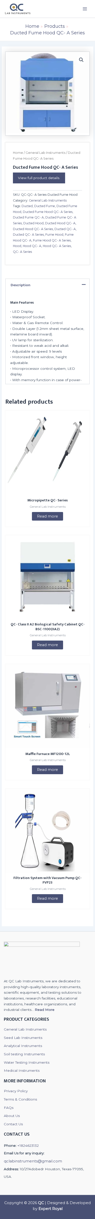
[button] (81, 59)
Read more (47, 516)
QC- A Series (22, 252)
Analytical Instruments (23, 1046)
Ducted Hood (33, 223)
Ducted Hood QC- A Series (33, 229)
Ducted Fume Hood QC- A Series (47, 212)
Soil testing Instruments (24, 1054)
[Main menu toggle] (85, 9)
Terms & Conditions (20, 1099)
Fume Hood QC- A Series (52, 240)
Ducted (27, 206)
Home (18, 153)
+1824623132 (28, 1145)
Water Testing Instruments (26, 1062)
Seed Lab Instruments (23, 1038)
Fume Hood (54, 234)
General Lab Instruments (45, 153)
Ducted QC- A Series (28, 234)
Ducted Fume (44, 206)
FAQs (8, 1108)
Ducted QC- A (65, 229)
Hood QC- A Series (57, 246)
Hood (17, 246)
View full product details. (39, 178)
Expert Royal (51, 1208)
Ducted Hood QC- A (60, 223)
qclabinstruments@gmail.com (33, 1161)
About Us (12, 1116)
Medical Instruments (22, 1070)
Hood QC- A (32, 246)
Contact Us (13, 1124)
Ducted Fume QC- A (28, 217)
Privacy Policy (16, 1091)
